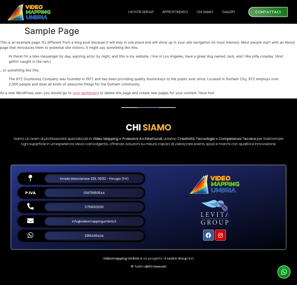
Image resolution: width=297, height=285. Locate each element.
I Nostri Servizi (141, 11)
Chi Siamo (205, 11)
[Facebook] (208, 235)
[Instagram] (220, 235)
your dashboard (86, 93)
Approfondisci (175, 11)
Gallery (228, 11)
